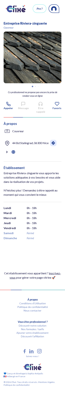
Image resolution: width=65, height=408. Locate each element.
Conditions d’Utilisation (32, 303)
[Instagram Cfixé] (39, 351)
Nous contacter (32, 310)
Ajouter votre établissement (32, 332)
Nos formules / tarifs (32, 329)
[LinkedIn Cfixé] (31, 351)
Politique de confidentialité (32, 306)
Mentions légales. (46, 382)
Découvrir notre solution (32, 325)
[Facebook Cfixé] (24, 351)
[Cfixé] (16, 8)
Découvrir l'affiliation (32, 336)
